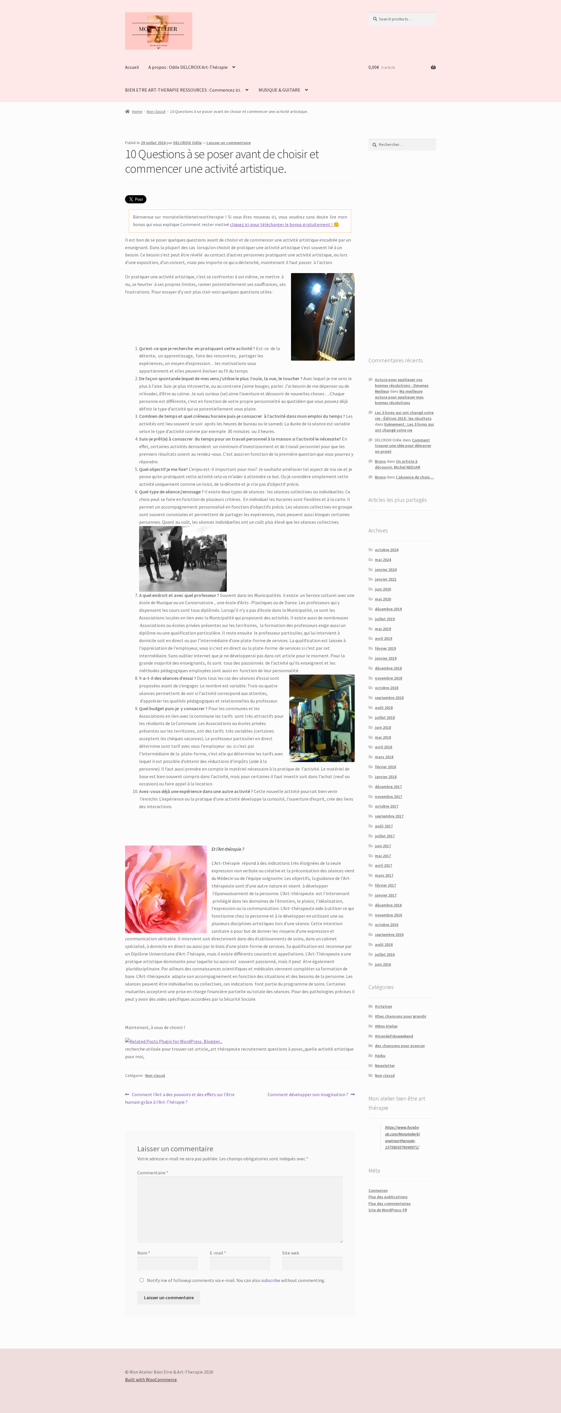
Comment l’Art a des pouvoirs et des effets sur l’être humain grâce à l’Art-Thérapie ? (180, 1098)
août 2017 (384, 826)
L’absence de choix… (415, 477)
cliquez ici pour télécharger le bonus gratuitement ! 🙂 (284, 224)
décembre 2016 (388, 905)
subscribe (270, 1280)
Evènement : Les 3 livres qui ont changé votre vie (404, 427)
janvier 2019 (385, 658)
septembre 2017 (389, 816)
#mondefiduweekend (394, 1036)
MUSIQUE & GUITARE (279, 90)
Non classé (156, 111)
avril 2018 (383, 747)
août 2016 (384, 944)
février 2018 (385, 766)
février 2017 (385, 885)
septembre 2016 (389, 934)
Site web (290, 1253)
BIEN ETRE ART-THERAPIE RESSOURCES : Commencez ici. (183, 90)
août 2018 (384, 707)
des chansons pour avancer (400, 1045)
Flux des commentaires (389, 1203)
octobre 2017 (386, 806)
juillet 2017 (385, 836)
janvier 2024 (385, 569)
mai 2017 (383, 855)
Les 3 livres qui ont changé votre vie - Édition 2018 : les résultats (404, 415)
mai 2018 (383, 737)
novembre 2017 (388, 796)
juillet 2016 (385, 954)
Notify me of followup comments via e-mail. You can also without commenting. (235, 1280)
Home (137, 111)
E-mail (218, 1253)
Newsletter (385, 1065)
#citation (383, 1006)
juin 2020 (383, 589)
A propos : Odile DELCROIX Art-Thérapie (188, 67)
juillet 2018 (385, 717)
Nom (143, 1253)
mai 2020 (383, 599)
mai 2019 (383, 628)
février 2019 (385, 648)
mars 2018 (384, 756)
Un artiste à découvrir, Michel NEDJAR (397, 464)
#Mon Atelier (386, 1026)
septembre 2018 (389, 697)
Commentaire (152, 1173)
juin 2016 (383, 964)
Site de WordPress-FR (387, 1210)
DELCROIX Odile (187, 142)
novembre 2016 (388, 915)
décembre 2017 (388, 786)
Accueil (132, 67)
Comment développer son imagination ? (308, 1094)
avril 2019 (383, 638)
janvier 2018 (385, 776)
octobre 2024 (386, 549)
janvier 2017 (385, 895)
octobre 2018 (386, 687)
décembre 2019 (388, 609)
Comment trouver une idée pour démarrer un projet (403, 445)
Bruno (380, 461)
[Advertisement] (402, 253)
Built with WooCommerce (151, 1379)
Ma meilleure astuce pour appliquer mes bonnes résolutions (399, 397)
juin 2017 (383, 845)
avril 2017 (383, 865)
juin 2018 (383, 727)
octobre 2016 (386, 924)
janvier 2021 (385, 579)
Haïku (380, 1055)
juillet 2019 (385, 618)
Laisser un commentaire (229, 142)
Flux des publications (388, 1196)
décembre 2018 (388, 668)
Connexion (378, 1190)
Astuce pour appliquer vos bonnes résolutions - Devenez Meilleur (402, 385)
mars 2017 (384, 875)
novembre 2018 (388, 678)
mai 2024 (383, 559)
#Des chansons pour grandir (400, 1016)
